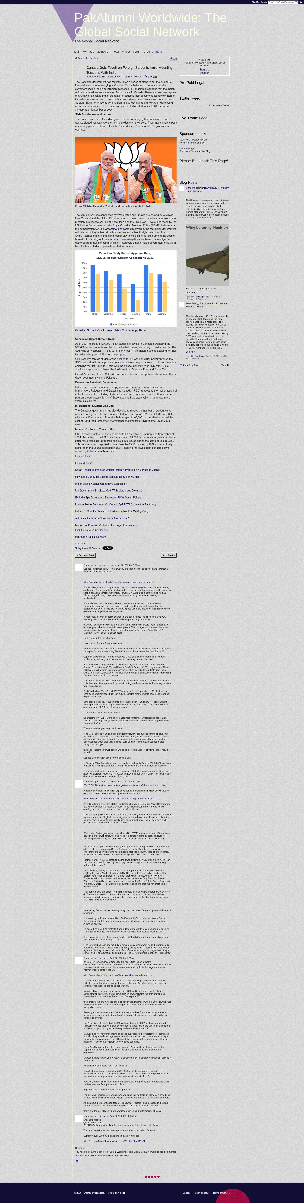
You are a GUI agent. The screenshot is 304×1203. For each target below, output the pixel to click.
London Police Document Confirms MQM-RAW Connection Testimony (115, 504)
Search (301, 2)
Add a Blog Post (191, 365)
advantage (123, 362)
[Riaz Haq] (79, 74)
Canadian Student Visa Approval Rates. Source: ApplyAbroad (111, 330)
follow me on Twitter (219, 105)
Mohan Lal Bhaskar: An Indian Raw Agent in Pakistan (106, 525)
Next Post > (168, 555)
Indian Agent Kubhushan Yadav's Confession (101, 483)
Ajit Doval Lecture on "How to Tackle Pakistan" (102, 518)
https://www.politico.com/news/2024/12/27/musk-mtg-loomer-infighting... (119, 798)
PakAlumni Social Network (90, 537)
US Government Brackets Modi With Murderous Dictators (108, 490)
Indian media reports (102, 451)
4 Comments (193, 358)
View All (225, 365)
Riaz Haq (101, 76)
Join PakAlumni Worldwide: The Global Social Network (102, 1155)
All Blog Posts (81, 58)
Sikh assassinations (110, 229)
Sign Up (255, 2)
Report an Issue (202, 1192)
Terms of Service (221, 1192)
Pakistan (120, 369)
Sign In (264, 2)
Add (175, 58)
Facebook (97, 548)
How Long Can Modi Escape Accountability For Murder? (108, 477)
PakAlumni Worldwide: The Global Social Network (150, 25)
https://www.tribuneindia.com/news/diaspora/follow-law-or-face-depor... (118, 975)
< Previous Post (85, 555)
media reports (162, 347)
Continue (190, 292)
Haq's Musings (83, 463)
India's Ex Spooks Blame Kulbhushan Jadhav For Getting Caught (113, 511)
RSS (77, 1161)
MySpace (83, 548)
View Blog (152, 76)
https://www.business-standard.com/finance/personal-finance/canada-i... (119, 582)
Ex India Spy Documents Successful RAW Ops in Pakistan (109, 497)
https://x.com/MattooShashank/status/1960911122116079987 (114, 1141)
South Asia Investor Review (193, 139)
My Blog (94, 58)
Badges (186, 1192)
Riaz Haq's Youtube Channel (91, 530)
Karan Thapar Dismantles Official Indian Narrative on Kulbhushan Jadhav (117, 470)
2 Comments (201, 299)
